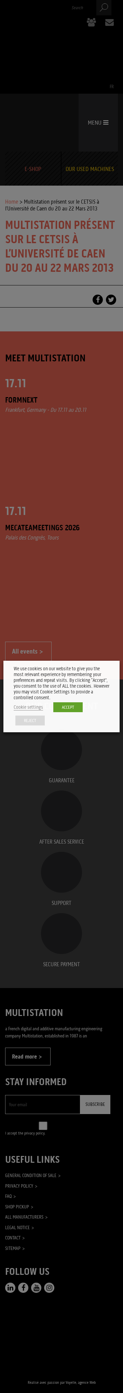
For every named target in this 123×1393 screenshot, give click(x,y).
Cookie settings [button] (28, 707)
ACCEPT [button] (68, 707)
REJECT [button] (30, 720)
